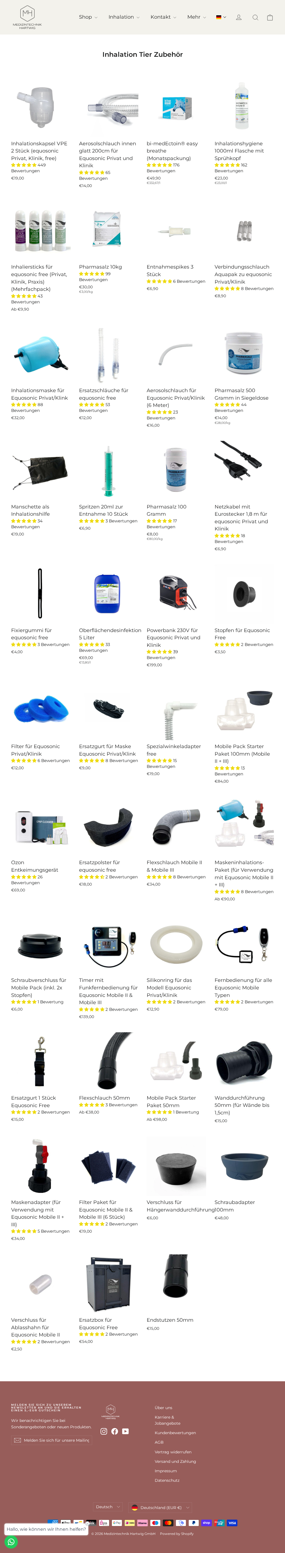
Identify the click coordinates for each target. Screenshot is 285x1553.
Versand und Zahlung (175, 1461)
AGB (159, 1442)
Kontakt (161, 17)
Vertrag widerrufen (173, 1451)
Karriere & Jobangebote (167, 1420)
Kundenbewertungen (175, 1432)
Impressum (166, 1470)
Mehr (194, 17)
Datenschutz (167, 1480)
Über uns (163, 1407)
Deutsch (104, 1506)
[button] (221, 17)
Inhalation (122, 17)
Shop (86, 17)
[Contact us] (11, 1542)
